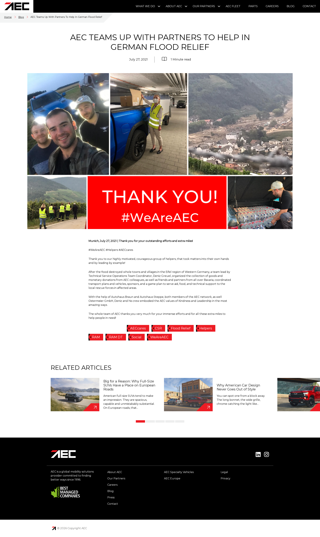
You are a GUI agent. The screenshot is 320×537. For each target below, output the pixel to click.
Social (136, 337)
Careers (272, 6)
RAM (96, 337)
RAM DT (116, 337)
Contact (309, 6)
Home (8, 17)
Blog (291, 6)
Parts (253, 6)
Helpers (205, 328)
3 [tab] (160, 421)
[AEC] (16, 6)
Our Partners (204, 6)
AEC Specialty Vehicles (179, 472)
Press (110, 497)
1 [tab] (140, 421)
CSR (158, 328)
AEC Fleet (233, 6)
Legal (224, 472)
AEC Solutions (54, 528)
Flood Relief (180, 328)
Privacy (225, 478)
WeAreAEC (159, 337)
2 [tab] (150, 421)
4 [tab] (169, 421)
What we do (145, 6)
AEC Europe (172, 478)
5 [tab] (179, 421)
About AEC (174, 6)
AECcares (138, 328)
